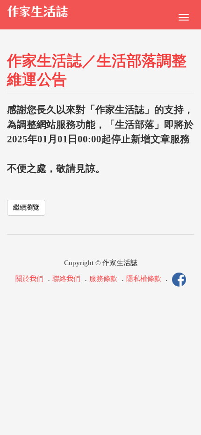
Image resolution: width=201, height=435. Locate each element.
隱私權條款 (143, 278)
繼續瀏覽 (26, 207)
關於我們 (29, 278)
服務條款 (103, 278)
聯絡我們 (66, 278)
